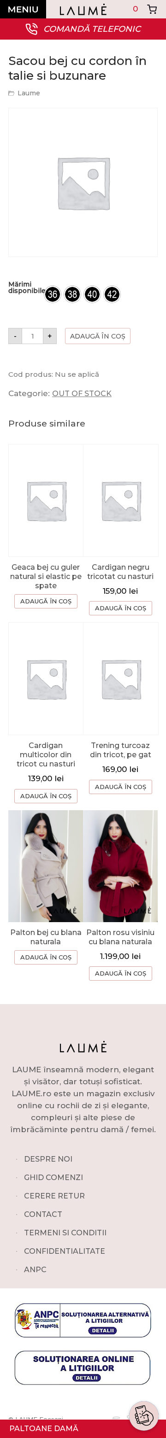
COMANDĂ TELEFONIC (92, 29)
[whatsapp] (144, 1342)
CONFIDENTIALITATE (64, 1251)
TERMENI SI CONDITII (65, 1232)
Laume (29, 93)
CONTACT (43, 1214)
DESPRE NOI (48, 1159)
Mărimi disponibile (27, 287)
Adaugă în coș (97, 336)
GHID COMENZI (53, 1177)
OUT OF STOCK (82, 393)
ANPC (35, 1269)
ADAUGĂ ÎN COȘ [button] (120, 608)
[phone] (144, 1386)
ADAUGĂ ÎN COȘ (45, 601)
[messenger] (144, 1364)
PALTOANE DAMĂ (43, 1428)
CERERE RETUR (54, 1196)
